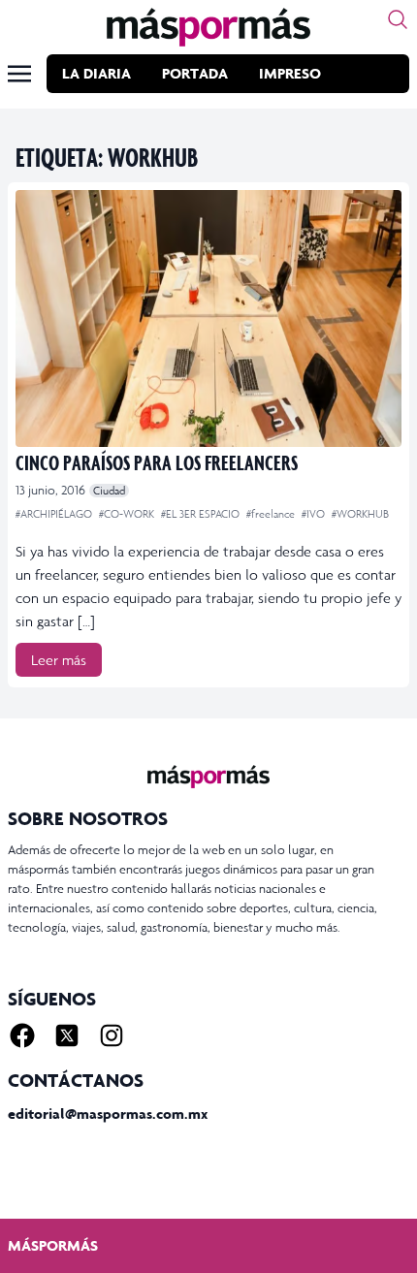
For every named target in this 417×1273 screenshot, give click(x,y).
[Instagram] (111, 1035)
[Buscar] (397, 19)
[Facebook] (22, 1035)
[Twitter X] (66, 1035)
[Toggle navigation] (19, 73)
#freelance (272, 514)
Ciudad (109, 490)
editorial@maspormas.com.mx (108, 1113)
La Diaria (96, 73)
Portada (195, 73)
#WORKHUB (360, 514)
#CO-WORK (128, 514)
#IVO (315, 514)
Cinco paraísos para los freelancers (157, 462)
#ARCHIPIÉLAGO (55, 514)
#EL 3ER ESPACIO (201, 514)
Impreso (290, 73)
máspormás (53, 1245)
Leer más (58, 660)
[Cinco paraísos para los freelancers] (208, 318)
